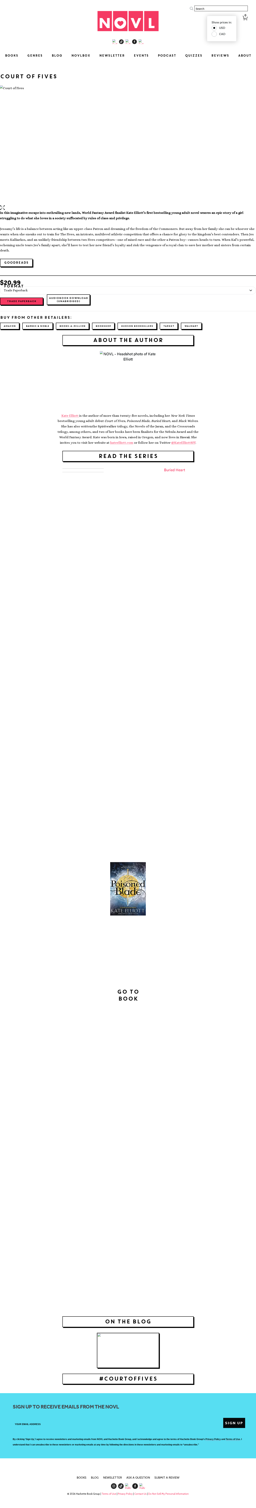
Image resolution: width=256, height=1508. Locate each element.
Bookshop (103, 326)
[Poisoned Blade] (128, 889)
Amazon (10, 326)
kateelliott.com (121, 442)
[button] (128, 207)
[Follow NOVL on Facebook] (134, 41)
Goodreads (16, 262)
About (244, 56)
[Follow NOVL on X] (128, 41)
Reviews (220, 56)
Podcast (167, 56)
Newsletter (112, 56)
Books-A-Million (72, 326)
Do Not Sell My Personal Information (168, 1493)
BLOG (95, 1477)
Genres (35, 56)
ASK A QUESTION (138, 1477)
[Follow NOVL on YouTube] (141, 41)
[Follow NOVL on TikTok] (121, 41)
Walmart (191, 326)
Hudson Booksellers (137, 326)
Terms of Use (109, 1493)
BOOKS (81, 1477)
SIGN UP (234, 1423)
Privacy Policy (125, 1493)
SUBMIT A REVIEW (166, 1477)
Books (11, 56)
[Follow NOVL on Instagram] (114, 41)
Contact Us (140, 1493)
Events (141, 56)
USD (222, 27)
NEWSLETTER (112, 1477)
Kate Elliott (70, 415)
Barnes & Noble (37, 326)
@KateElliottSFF (183, 442)
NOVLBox (80, 56)
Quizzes (193, 56)
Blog (57, 56)
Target (168, 326)
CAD (222, 34)
